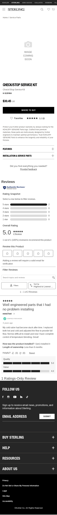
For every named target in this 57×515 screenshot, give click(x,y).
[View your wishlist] (48, 9)
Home (5, 17)
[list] (28, 412)
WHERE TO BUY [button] (28, 110)
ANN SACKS (27, 3)
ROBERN (48, 3)
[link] (53, 9)
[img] (16, 9)
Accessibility (7, 501)
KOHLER (5, 3)
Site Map (6, 496)
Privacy (5, 480)
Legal (4, 490)
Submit (47, 416)
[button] (3, 9)
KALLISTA (39, 3)
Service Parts (15, 17)
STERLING (16, 3)
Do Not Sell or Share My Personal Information (20, 485)
